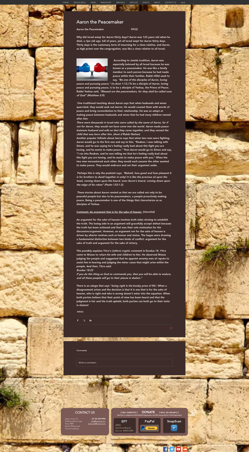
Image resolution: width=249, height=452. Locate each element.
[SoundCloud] (185, 449)
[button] (151, 428)
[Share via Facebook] (78, 320)
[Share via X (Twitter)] (84, 320)
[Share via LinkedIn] (90, 320)
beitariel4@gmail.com (96, 423)
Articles (80, 311)
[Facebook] (165, 449)
